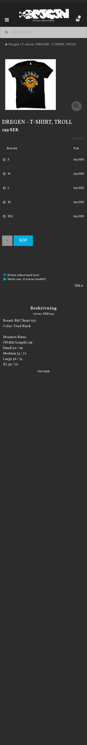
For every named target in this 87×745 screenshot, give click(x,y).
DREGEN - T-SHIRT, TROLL (56, 44)
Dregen (14, 44)
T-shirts (28, 44)
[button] (76, 106)
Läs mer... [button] (78, 138)
